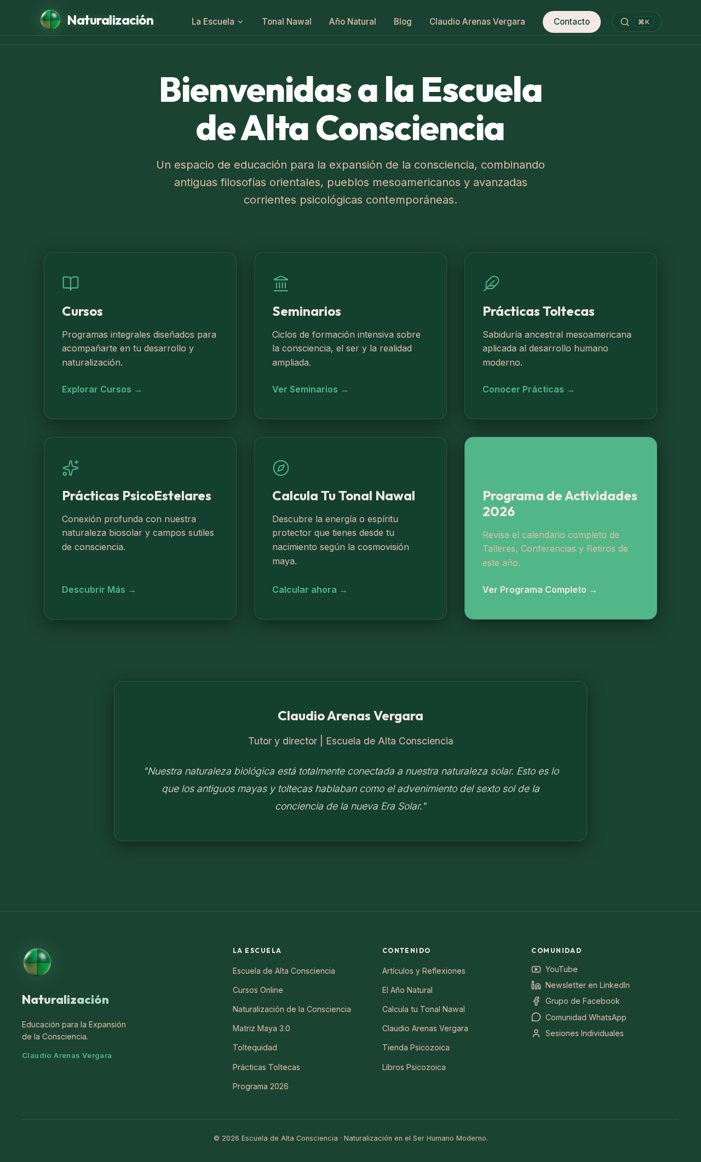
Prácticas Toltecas (266, 1067)
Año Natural (352, 21)
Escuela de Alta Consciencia (284, 970)
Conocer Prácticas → (528, 389)
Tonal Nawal (287, 21)
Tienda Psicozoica (416, 1047)
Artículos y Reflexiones (424, 970)
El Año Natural (407, 990)
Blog (403, 21)
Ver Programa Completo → (539, 589)
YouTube (561, 969)
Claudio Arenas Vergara (477, 21)
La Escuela (213, 21)
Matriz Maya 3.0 (261, 1028)
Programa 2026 (261, 1086)
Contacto (572, 21)
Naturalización (65, 999)
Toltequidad (255, 1047)
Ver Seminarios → (310, 389)
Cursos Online (258, 990)
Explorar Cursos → (102, 389)
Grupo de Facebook (582, 1000)
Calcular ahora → (310, 589)
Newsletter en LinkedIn (587, 985)
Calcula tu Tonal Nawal (423, 1009)
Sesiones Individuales (584, 1033)
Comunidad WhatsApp (586, 1017)
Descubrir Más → (99, 589)
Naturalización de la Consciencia (292, 1009)
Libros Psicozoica (414, 1067)
